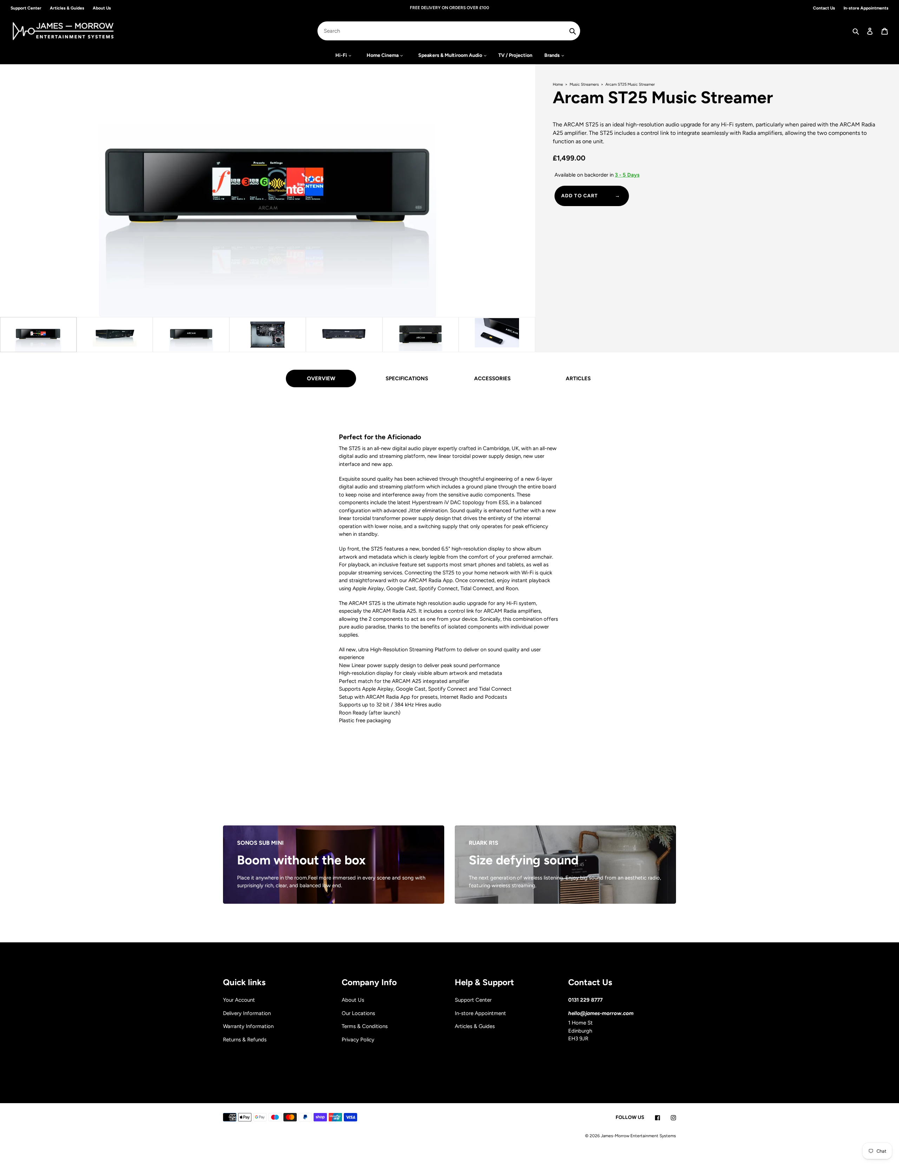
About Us (353, 1000)
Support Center (473, 1000)
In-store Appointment (480, 1013)
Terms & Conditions (365, 1026)
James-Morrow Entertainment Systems (638, 1135)
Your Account (239, 1000)
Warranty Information (248, 1026)
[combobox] (448, 30)
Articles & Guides (475, 1026)
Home (558, 84)
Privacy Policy (358, 1039)
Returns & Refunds (245, 1039)
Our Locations (358, 1013)
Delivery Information (247, 1013)
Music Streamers (585, 84)
